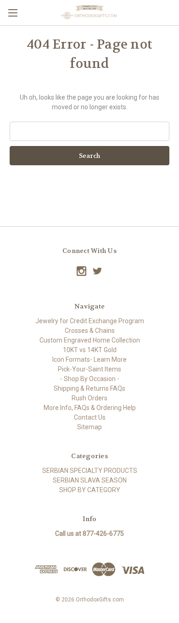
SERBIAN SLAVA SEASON (90, 480)
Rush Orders (89, 398)
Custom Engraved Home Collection (89, 340)
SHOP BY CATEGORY (89, 490)
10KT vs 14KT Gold (90, 350)
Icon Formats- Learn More (89, 359)
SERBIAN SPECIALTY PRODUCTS (89, 470)
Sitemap (89, 427)
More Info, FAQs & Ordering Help (90, 407)
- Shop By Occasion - (89, 378)
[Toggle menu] (12, 12)
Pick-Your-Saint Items (89, 369)
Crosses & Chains (90, 330)
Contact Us (90, 417)
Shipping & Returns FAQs (89, 388)
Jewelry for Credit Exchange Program (89, 321)
